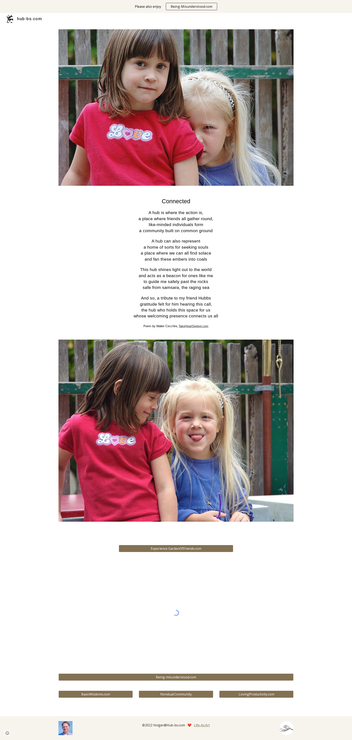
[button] (7, 733)
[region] (176, 6)
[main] (176, 263)
